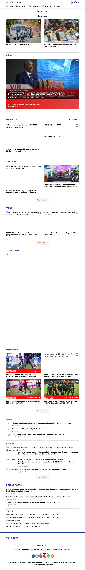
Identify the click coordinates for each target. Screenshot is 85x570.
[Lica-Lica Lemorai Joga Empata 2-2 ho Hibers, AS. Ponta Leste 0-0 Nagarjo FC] (23, 363)
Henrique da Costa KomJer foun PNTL (19, 526)
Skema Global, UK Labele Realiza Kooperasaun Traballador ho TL (28, 515)
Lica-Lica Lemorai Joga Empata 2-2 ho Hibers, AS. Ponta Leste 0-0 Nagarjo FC (21, 375)
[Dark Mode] (73, 2)
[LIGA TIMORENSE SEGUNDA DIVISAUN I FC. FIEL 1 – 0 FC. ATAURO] (23, 389)
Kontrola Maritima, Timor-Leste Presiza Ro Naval (22, 523)
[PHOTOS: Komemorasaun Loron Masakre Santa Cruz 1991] (61, 31)
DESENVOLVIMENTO (14, 97)
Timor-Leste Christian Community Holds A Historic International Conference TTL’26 (60, 185)
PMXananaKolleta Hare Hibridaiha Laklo (50, 469)
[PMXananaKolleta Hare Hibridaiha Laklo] (20, 469)
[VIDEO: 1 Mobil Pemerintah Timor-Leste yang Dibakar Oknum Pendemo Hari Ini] (23, 221)
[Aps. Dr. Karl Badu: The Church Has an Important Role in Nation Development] (23, 176)
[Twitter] (37, 556)
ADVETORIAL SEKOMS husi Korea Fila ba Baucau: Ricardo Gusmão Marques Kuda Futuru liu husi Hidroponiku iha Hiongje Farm (48, 453)
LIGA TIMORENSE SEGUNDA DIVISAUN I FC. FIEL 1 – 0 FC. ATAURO (23, 402)
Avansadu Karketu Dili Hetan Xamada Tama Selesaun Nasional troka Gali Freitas (61, 375)
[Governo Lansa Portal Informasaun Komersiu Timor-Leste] (42, 79)
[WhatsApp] (48, 556)
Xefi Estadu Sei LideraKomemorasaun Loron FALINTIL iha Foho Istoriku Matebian (46, 463)
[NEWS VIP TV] (15, 2)
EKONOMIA (24, 97)
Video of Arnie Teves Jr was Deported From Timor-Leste (61, 234)
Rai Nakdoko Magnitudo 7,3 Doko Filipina (28, 429)
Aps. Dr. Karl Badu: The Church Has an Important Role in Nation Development (21, 191)
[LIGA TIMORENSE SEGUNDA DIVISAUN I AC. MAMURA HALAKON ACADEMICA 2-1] (61, 389)
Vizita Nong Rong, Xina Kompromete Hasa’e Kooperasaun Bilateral (38, 435)
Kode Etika (25, 549)
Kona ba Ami (67, 549)
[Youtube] (44, 556)
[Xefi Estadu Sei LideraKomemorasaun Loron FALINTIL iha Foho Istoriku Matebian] (34, 460)
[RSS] (52, 556)
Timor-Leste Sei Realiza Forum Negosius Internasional (24, 105)
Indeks (8, 520)
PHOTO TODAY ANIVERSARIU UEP (19, 45)
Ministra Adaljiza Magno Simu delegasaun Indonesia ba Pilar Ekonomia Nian (41, 423)
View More (73, 119)
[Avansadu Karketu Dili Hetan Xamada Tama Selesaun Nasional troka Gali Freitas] (61, 362)
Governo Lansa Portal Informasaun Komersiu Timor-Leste (36, 94)
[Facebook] (33, 556)
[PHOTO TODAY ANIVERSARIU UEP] (23, 31)
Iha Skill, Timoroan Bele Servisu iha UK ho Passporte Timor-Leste (28, 517)
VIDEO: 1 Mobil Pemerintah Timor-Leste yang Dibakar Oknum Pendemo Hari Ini (21, 234)
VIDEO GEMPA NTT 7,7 (52, 136)
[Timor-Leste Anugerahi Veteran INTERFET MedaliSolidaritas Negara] (23, 135)
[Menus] (7, 2)
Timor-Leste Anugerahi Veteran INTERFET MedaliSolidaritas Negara (23, 150)
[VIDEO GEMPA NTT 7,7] (61, 129)
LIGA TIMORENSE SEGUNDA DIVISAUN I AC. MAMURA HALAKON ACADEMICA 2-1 (60, 402)
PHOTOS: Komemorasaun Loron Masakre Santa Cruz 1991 (60, 45)
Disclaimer (56, 549)
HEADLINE (31, 97)
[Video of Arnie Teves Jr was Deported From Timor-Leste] (61, 221)
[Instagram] (40, 556)
